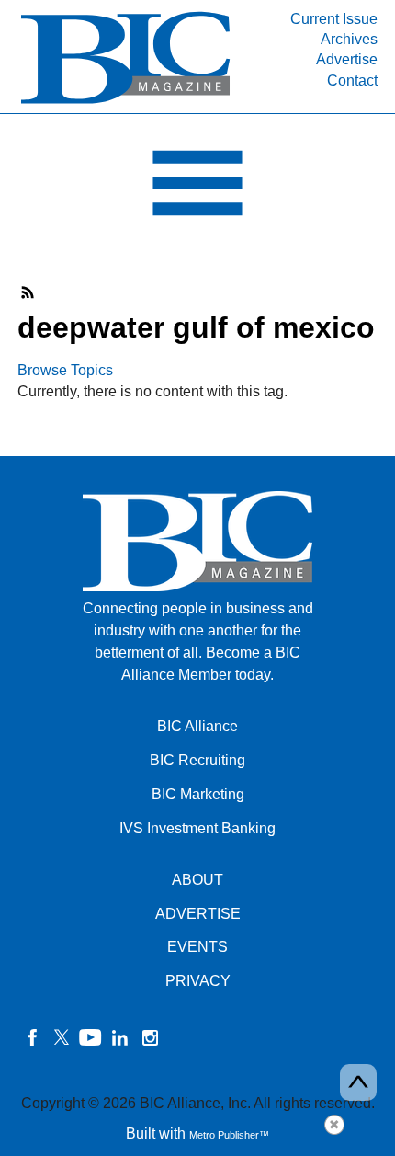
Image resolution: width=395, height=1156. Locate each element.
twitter (61, 1037)
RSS (28, 292)
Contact (352, 80)
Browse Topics (65, 370)
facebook (32, 1037)
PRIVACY (198, 981)
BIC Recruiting (197, 760)
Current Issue (334, 19)
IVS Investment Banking (197, 828)
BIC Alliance (197, 726)
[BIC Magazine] (125, 102)
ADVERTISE (198, 913)
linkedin (120, 1037)
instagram (149, 1037)
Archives (349, 39)
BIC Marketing (198, 794)
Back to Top (358, 1082)
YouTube (91, 1037)
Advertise (347, 59)
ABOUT (197, 879)
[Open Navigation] (197, 187)
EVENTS (197, 947)
